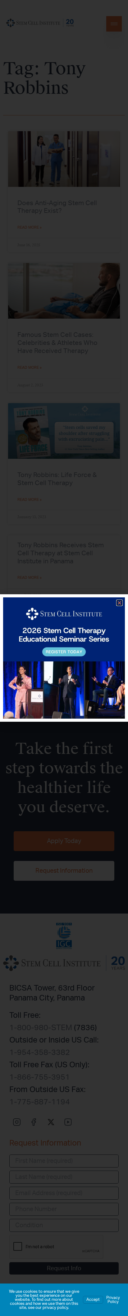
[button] (119, 602)
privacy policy (55, 1308)
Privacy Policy (113, 1300)
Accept (93, 1300)
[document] (64, 658)
